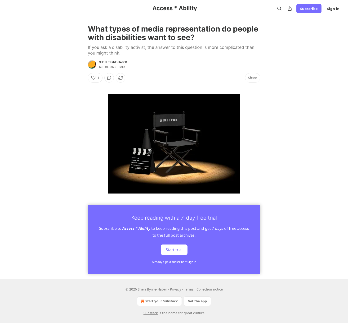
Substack (150, 313)
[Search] (279, 8)
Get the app (197, 301)
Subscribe (309, 8)
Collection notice (209, 289)
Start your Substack (161, 301)
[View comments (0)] (109, 78)
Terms (189, 289)
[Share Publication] (289, 8)
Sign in (333, 8)
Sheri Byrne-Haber (113, 62)
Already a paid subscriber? (174, 262)
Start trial (174, 249)
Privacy (175, 289)
